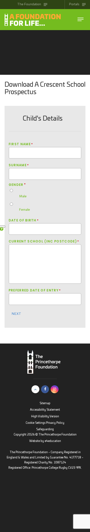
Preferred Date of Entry (35, 290)
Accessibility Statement (45, 409)
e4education (53, 441)
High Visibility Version (45, 416)
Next (16, 314)
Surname (19, 165)
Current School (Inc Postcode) (44, 241)
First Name (21, 144)
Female (24, 209)
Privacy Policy (55, 423)
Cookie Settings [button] (35, 423)
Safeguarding (45, 429)
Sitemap (45, 403)
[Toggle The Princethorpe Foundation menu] (80, 19)
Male (23, 196)
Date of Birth (24, 220)
